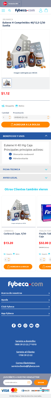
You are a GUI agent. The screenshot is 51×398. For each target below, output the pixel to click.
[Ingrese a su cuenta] (40, 10)
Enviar (41, 382)
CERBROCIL (9, 230)
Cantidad (5, 113)
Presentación (18, 113)
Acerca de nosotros (11, 292)
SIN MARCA (7, 19)
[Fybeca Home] (25, 10)
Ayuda (4, 299)
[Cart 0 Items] (46, 10)
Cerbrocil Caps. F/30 (15, 233)
